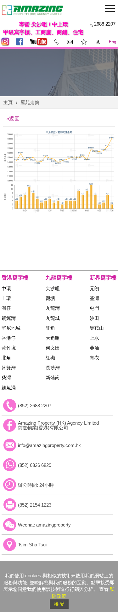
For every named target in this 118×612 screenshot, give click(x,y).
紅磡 (50, 357)
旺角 (50, 328)
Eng (112, 41)
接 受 (59, 604)
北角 (6, 357)
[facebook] (9, 425)
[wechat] (9, 524)
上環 (6, 298)
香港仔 (9, 338)
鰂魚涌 (9, 387)
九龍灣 (53, 308)
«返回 (13, 119)
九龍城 (53, 318)
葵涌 (94, 347)
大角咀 (53, 338)
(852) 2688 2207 (34, 405)
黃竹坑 (9, 347)
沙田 (94, 318)
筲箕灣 (9, 367)
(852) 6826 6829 (34, 465)
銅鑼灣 (9, 318)
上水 (94, 338)
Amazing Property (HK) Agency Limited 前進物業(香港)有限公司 (58, 425)
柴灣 (6, 377)
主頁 (8, 102)
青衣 (94, 357)
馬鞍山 (97, 328)
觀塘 (50, 298)
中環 (6, 288)
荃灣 (94, 298)
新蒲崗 (53, 377)
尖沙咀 (53, 288)
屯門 (94, 308)
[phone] (9, 405)
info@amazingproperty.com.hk (49, 445)
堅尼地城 (11, 328)
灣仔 (6, 308)
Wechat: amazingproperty (44, 524)
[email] (9, 445)
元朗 (94, 288)
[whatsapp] (9, 465)
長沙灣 (53, 367)
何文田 (53, 347)
